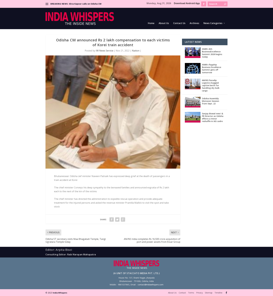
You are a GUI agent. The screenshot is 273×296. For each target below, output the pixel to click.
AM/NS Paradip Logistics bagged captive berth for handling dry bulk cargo (210, 85)
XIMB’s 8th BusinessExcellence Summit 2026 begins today (212, 53)
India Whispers (60, 292)
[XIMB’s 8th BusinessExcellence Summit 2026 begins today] (192, 52)
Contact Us (179, 23)
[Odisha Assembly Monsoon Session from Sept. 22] (192, 102)
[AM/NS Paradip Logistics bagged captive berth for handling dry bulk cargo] (192, 84)
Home (151, 23)
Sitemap (208, 292)
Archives (194, 23)
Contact (182, 292)
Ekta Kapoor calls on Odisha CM (85, 3)
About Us (164, 23)
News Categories (212, 23)
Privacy (199, 292)
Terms (191, 292)
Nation (135, 50)
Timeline (218, 292)
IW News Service (104, 50)
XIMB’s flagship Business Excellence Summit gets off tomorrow (211, 68)
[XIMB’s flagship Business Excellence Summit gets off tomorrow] (192, 68)
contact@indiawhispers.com (150, 284)
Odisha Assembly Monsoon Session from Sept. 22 (210, 101)
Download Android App (187, 3)
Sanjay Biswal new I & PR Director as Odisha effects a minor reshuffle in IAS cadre (212, 117)
